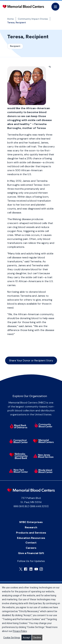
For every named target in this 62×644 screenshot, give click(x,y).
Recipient (15, 46)
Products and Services (31, 532)
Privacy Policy (20, 631)
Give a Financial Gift (31, 553)
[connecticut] (18, 441)
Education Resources (31, 538)
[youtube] (36, 569)
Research (31, 527)
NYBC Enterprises (31, 522)
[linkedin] (31, 569)
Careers (31, 548)
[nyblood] (18, 471)
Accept (26, 637)
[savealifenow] (43, 425)
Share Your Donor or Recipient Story (31, 360)
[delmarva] (18, 426)
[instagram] (41, 569)
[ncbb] (18, 456)
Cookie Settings (11, 637)
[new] (43, 456)
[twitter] (20, 569)
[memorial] (43, 441)
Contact (31, 542)
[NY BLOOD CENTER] (23, 6)
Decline (37, 637)
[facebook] (26, 569)
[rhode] (43, 471)
